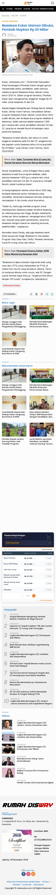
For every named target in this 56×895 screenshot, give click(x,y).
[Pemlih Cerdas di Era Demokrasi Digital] (8, 784)
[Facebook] (23, 874)
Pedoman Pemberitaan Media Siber (23, 881)
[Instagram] (28, 874)
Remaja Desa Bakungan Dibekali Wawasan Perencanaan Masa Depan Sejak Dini (41, 324)
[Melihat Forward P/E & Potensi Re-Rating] (8, 773)
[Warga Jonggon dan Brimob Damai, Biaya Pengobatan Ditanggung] (14, 312)
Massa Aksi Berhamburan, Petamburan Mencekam (28, 683)
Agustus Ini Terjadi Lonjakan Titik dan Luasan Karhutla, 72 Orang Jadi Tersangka (31, 627)
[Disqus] (28, 489)
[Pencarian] (52, 3)
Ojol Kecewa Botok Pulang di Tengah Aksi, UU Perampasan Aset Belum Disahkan (29, 674)
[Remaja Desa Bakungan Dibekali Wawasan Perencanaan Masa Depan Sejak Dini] (42, 312)
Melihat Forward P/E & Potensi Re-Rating (33, 771)
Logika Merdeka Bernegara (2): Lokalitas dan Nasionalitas (29, 655)
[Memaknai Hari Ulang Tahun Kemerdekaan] (8, 761)
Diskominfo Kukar (11, 285)
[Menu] (3, 3)
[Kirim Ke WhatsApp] (52, 294)
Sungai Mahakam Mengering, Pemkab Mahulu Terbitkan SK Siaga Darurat (27, 617)
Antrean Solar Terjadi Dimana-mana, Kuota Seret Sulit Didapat (30, 664)
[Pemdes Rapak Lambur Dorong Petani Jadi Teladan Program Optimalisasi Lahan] (14, 430)
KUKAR (5, 21)
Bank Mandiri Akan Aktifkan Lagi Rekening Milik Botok (29, 646)
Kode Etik (27, 884)
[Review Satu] (28, 3)
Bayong (10, 34)
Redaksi (16, 884)
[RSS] (33, 874)
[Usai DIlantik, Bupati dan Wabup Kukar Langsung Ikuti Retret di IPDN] (14, 339)
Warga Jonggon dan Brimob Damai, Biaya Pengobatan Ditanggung (14, 324)
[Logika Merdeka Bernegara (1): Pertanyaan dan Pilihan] (8, 749)
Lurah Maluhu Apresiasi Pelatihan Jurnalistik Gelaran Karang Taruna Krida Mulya (41, 441)
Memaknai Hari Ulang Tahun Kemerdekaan (30, 760)
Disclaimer (39, 884)
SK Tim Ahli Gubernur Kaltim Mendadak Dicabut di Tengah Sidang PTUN (28, 693)
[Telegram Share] (47, 294)
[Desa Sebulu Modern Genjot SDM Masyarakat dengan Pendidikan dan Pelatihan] (42, 403)
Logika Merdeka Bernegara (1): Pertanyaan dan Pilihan (30, 636)
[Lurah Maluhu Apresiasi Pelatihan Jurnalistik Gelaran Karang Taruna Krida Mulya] (42, 430)
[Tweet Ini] (36, 294)
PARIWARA (13, 21)
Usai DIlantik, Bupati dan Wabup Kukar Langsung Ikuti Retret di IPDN (13, 351)
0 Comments (9, 294)
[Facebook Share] (31, 294)
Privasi (46, 881)
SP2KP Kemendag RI (46, 600)
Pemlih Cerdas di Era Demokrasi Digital (35, 782)
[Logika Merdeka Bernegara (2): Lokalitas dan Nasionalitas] (8, 737)
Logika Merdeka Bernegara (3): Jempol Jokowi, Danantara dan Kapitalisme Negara (31, 702)
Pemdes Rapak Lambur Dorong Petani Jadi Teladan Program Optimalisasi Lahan (13, 441)
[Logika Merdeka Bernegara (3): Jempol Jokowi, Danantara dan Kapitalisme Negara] (7, 725)
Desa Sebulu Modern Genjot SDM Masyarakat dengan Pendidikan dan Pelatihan (41, 414)
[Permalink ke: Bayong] (4, 35)
